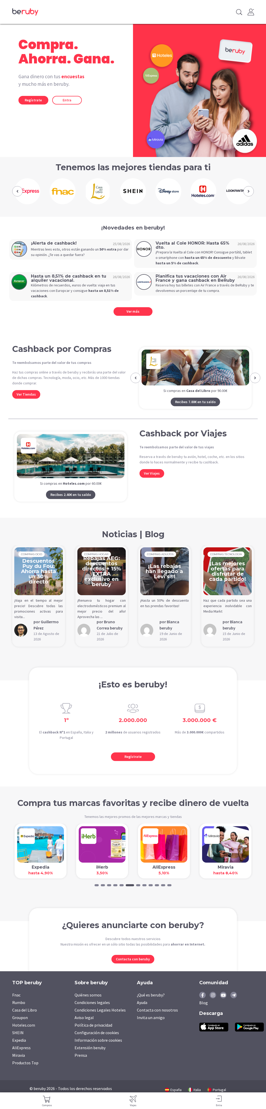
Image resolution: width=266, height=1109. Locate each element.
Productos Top (25, 1071)
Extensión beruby (90, 1056)
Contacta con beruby (133, 967)
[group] (27, 191)
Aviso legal (84, 1025)
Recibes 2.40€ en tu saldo (70, 503)
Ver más (133, 311)
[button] (17, 191)
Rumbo (18, 1010)
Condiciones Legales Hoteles (100, 1018)
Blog (203, 1011)
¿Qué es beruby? (151, 1003)
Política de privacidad (93, 1033)
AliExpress (21, 1056)
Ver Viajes (152, 481)
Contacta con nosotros (157, 1018)
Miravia (18, 1063)
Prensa (81, 1063)
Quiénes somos (88, 1003)
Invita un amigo (151, 1025)
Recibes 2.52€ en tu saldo (195, 410)
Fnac (16, 1003)
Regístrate (33, 100)
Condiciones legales (92, 1010)
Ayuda (142, 1010)
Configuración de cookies (97, 1041)
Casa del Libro (24, 1018)
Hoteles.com (23, 1033)
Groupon (20, 1025)
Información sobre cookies (98, 1048)
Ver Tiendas (26, 394)
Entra (67, 100)
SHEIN (18, 1041)
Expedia (19, 1048)
